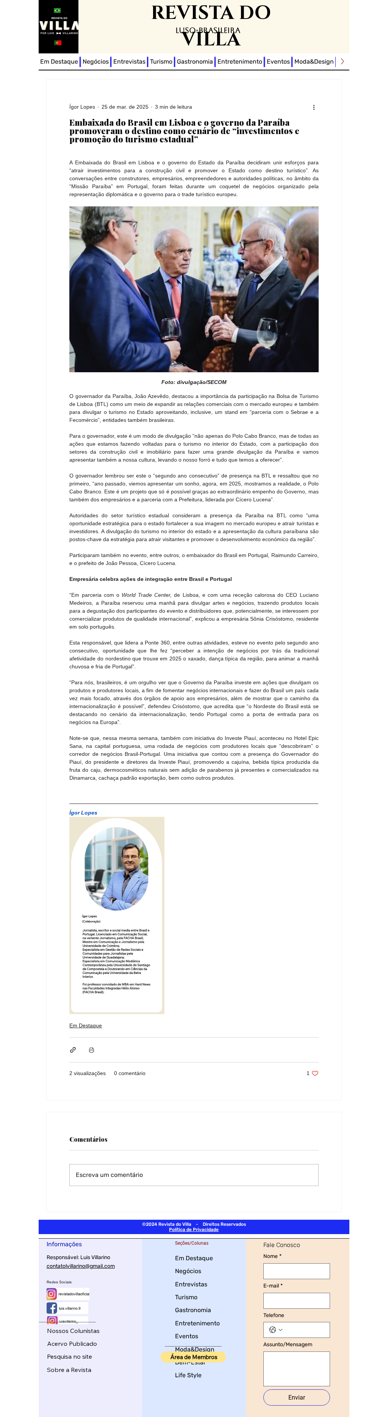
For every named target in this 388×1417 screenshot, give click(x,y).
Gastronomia (193, 1310)
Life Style (188, 1375)
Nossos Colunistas (73, 1330)
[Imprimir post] (91, 1049)
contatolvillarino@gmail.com (81, 1266)
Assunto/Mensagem (287, 1344)
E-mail (273, 1286)
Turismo (186, 1297)
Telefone (273, 1315)
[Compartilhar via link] (73, 1049)
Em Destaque (85, 1025)
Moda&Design (194, 1349)
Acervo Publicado (72, 1343)
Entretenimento (197, 1323)
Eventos (186, 1336)
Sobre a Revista (69, 1369)
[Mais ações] (314, 106)
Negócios (188, 1271)
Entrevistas (191, 1284)
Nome (272, 1256)
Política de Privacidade (194, 1229)
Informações (64, 1244)
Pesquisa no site (69, 1356)
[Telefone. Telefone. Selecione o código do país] (275, 1329)
